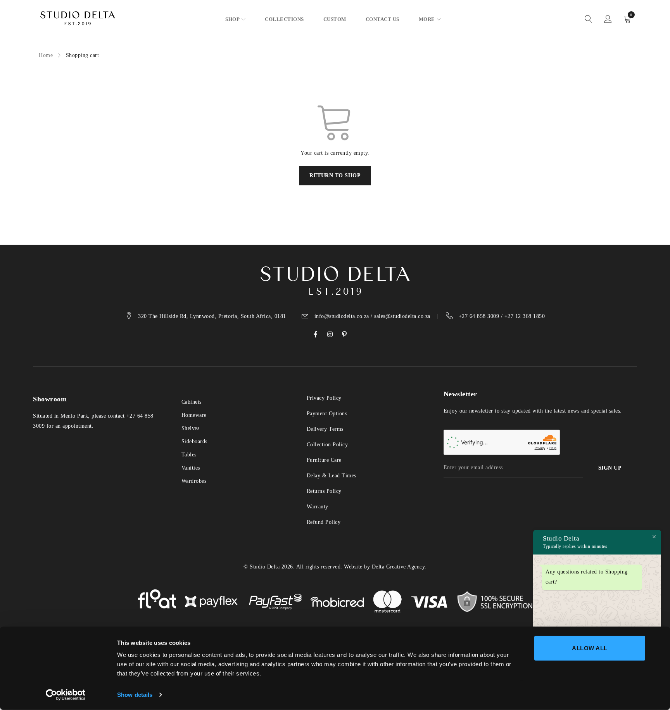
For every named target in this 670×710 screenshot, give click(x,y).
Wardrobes (194, 481)
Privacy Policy (324, 398)
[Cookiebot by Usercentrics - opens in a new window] (66, 695)
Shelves (190, 428)
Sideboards (194, 441)
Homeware (194, 415)
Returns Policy (324, 491)
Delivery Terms (325, 429)
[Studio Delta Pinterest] (344, 334)
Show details (134, 694)
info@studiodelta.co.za (341, 316)
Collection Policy (327, 444)
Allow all (590, 648)
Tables (189, 455)
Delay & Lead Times (331, 476)
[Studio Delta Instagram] (330, 334)
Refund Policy (324, 522)
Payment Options (327, 413)
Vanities (190, 468)
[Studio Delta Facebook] (316, 334)
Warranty (317, 507)
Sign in (608, 19)
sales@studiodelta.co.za (402, 316)
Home (46, 55)
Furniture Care (324, 460)
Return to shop (335, 175)
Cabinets (191, 402)
